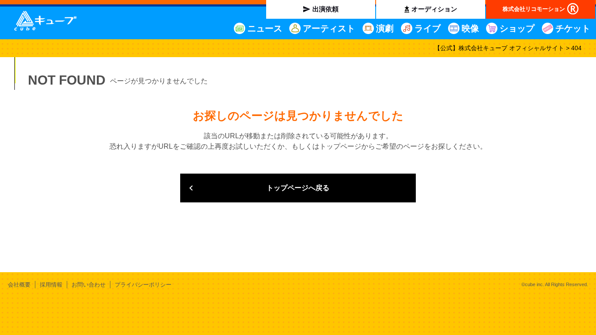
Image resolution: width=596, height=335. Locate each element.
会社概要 (19, 284)
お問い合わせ (89, 284)
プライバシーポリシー (143, 284)
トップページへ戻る (298, 187)
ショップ (517, 28)
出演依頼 (325, 9)
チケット (572, 28)
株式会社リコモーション (534, 9)
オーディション (434, 9)
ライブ (427, 28)
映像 (470, 28)
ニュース (264, 28)
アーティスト (329, 28)
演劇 (385, 28)
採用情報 (51, 284)
